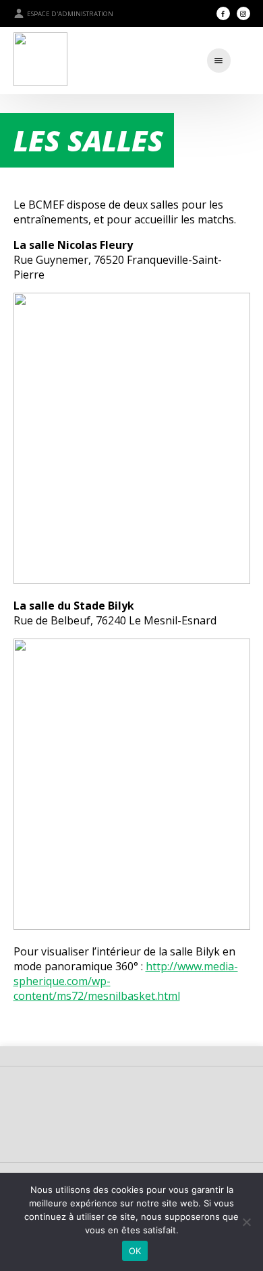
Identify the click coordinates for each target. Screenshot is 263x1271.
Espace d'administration (70, 13)
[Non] (246, 1222)
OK (135, 1250)
